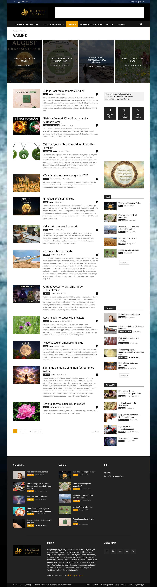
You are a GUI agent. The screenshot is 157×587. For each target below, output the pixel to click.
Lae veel (123, 263)
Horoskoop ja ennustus (26, 24)
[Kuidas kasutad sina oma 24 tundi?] (26, 98)
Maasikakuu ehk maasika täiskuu (63, 342)
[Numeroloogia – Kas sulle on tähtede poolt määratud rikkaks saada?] (19, 486)
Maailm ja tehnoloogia (91, 24)
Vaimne (70, 24)
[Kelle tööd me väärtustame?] (26, 234)
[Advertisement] (99, 12)
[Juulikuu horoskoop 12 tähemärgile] (110, 406)
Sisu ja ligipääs (120, 585)
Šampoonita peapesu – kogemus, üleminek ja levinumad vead (131, 352)
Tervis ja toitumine (52, 24)
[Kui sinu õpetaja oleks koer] (132, 61)
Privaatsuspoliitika (106, 585)
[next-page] (41, 431)
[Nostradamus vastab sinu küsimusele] (110, 366)
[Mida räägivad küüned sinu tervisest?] (110, 341)
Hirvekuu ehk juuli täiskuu (58, 198)
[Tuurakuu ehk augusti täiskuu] (24, 61)
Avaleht (15, 31)
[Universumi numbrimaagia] (110, 441)
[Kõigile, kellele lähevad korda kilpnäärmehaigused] (110, 417)
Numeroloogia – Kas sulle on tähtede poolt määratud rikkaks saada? (39, 486)
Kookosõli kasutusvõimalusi (129, 315)
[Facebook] (15, 1)
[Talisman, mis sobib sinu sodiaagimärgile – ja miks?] (26, 152)
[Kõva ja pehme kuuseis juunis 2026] (26, 411)
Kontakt (107, 472)
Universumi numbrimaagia (128, 438)
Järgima (124, 108)
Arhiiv (88, 585)
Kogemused (123, 357)
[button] (141, 24)
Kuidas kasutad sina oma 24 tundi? (64, 90)
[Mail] (23, 1)
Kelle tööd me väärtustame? (60, 226)
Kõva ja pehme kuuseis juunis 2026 (64, 403)
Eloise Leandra (55, 179)
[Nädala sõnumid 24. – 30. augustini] (110, 241)
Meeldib (110, 108)
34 (35, 431)
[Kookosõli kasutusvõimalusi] (110, 317)
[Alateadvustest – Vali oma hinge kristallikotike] (26, 294)
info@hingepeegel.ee (75, 575)
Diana (18, 65)
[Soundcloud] (27, 1)
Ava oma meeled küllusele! (37, 497)
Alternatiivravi (123, 343)
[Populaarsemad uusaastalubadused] (110, 429)
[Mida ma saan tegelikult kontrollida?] (60, 61)
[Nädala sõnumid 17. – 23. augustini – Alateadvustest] (26, 126)
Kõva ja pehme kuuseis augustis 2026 (65, 175)
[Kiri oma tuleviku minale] (26, 259)
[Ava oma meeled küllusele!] (19, 500)
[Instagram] (19, 1)
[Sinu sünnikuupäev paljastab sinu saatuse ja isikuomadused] (19, 511)
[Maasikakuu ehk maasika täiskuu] (26, 350)
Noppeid (109, 24)
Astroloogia (47, 151)
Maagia (121, 368)
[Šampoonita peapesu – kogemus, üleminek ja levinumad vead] (110, 353)
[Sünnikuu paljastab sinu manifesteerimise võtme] (26, 375)
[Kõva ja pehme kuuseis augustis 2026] (26, 183)
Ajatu (45, 94)
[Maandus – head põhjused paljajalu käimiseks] (96, 61)
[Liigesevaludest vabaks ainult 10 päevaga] (19, 523)
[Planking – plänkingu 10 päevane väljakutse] (110, 329)
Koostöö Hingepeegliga (113, 476)
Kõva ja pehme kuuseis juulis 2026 (63, 317)
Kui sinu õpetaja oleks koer (128, 250)
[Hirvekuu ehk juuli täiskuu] (26, 206)
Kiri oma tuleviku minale (57, 251)
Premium (121, 24)
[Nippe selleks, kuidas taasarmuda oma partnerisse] (110, 394)
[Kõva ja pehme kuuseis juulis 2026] (26, 325)
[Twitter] (31, 1)
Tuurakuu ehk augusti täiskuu (129, 203)
